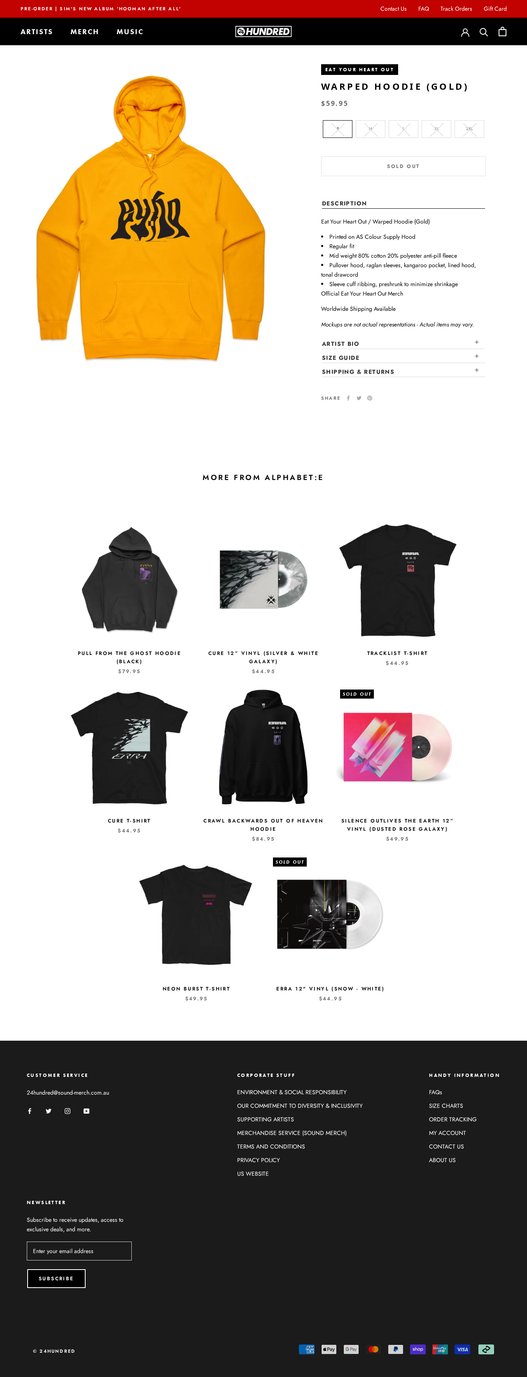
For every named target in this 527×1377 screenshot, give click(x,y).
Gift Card (495, 9)
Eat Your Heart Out (359, 69)
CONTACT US (446, 1146)
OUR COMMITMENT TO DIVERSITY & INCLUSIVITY (300, 1106)
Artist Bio (340, 344)
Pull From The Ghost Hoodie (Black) (129, 657)
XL (436, 129)
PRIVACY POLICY (258, 1160)
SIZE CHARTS (446, 1106)
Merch (84, 31)
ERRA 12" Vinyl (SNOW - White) (330, 989)
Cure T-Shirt (129, 821)
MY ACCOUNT (447, 1133)
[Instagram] (67, 1110)
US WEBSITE (253, 1174)
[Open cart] (502, 31)
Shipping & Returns (358, 372)
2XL (469, 129)
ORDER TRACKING (453, 1119)
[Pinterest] (369, 398)
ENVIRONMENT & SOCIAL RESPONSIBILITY (292, 1092)
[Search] (484, 31)
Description (344, 203)
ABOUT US (442, 1160)
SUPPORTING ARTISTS (265, 1119)
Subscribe (56, 1278)
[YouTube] (86, 1110)
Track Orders (456, 9)
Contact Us (393, 9)
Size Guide (340, 358)
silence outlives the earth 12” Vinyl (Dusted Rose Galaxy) (397, 825)
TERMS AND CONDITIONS (271, 1146)
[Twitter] (359, 398)
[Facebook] (348, 398)
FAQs (435, 1092)
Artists (37, 31)
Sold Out (403, 166)
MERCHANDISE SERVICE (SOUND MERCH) (292, 1133)
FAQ (423, 9)
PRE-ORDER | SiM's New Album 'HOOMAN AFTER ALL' (101, 8)
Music (130, 31)
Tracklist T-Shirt (397, 653)
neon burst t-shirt (196, 989)
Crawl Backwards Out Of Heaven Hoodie (263, 825)
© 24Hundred (54, 1351)
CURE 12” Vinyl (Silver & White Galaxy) (263, 657)
